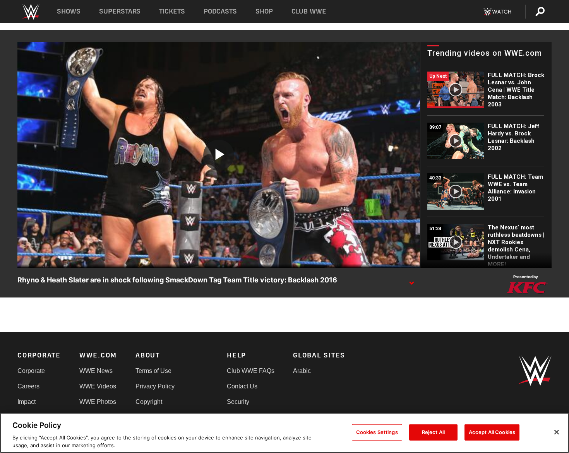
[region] (284, 433)
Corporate (31, 371)
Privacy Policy (155, 386)
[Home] (30, 11)
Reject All (433, 432)
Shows (69, 11)
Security (238, 401)
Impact (26, 401)
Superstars (120, 11)
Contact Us (242, 386)
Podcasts (220, 11)
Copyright (148, 401)
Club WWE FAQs (250, 371)
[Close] (556, 432)
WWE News (96, 371)
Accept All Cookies (492, 432)
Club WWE (308, 11)
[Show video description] (411, 280)
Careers (28, 386)
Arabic (302, 371)
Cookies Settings (377, 432)
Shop (264, 11)
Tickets (172, 11)
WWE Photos (97, 401)
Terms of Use (153, 371)
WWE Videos (97, 386)
